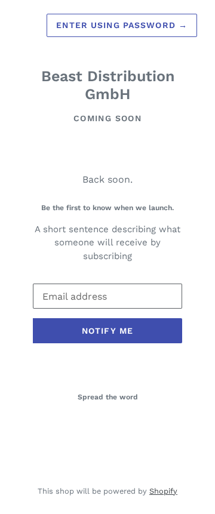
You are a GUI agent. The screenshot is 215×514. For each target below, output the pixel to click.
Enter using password (122, 25)
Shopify (163, 491)
